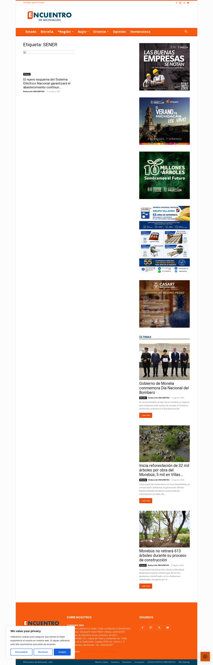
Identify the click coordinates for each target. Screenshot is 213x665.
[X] (184, 3)
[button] (186, 31)
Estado (30, 32)
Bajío (82, 32)
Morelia (47, 32)
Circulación (139, 662)
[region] (40, 642)
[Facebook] (176, 3)
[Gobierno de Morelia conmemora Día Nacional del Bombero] (164, 361)
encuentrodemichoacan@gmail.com (99, 651)
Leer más (146, 415)
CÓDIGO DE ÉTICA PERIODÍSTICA (161, 662)
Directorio (126, 662)
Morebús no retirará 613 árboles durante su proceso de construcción (162, 555)
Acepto (62, 652)
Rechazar (43, 652)
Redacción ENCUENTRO (33, 91)
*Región (64, 32)
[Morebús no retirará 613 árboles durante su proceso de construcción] (164, 529)
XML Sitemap (184, 662)
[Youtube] (188, 3)
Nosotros (115, 662)
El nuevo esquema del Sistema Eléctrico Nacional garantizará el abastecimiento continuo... (46, 83)
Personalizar (21, 652)
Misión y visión (101, 662)
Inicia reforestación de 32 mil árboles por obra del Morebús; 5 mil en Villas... (164, 470)
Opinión (119, 32)
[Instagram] (180, 3)
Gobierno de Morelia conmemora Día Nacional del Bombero (164, 388)
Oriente (99, 32)
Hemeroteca (140, 32)
